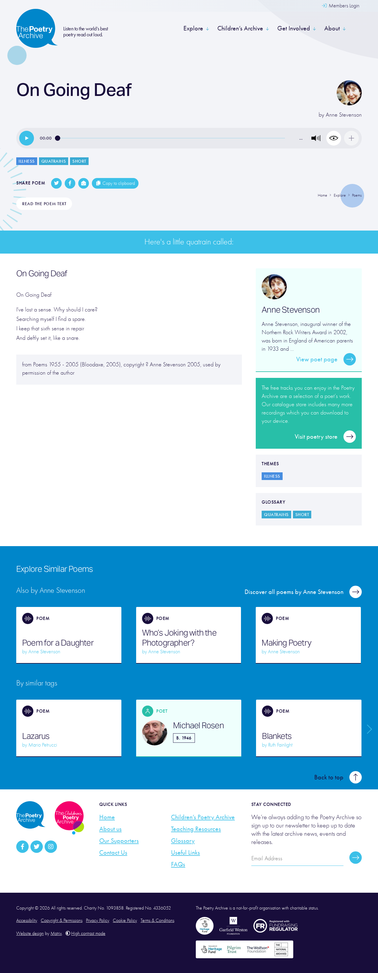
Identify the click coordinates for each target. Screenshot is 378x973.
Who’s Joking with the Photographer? (179, 638)
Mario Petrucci (42, 745)
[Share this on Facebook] (70, 183)
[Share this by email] (83, 183)
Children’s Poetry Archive (203, 817)
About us (110, 829)
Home (107, 817)
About (332, 28)
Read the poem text (44, 203)
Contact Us (113, 852)
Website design (30, 933)
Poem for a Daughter (58, 643)
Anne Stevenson (344, 114)
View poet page (317, 359)
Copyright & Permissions (61, 920)
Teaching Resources (196, 829)
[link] (26, 138)
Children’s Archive (240, 28)
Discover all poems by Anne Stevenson (294, 592)
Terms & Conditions (157, 920)
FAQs (178, 864)
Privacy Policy (97, 920)
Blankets (276, 736)
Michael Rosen (198, 725)
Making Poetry (286, 643)
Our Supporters (119, 841)
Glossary (183, 841)
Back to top (328, 777)
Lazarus (35, 736)
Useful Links (185, 852)
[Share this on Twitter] (56, 183)
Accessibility (26, 920)
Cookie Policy (125, 920)
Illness (27, 161)
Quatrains (53, 161)
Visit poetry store (316, 436)
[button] (316, 138)
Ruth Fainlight (280, 745)
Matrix (56, 933)
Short (79, 161)
